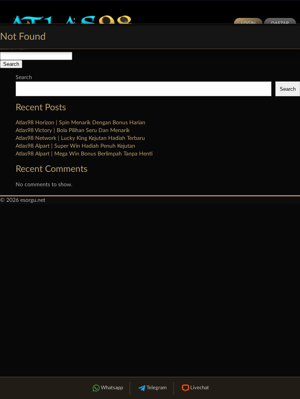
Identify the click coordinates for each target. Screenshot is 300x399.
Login (248, 23)
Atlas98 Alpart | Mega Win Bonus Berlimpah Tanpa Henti (84, 154)
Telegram (156, 387)
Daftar (280, 23)
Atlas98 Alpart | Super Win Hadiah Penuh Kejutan (75, 146)
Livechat (199, 387)
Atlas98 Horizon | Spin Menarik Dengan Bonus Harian (80, 122)
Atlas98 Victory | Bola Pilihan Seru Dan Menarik (73, 130)
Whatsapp (112, 387)
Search (24, 77)
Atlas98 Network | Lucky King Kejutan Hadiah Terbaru (80, 138)
